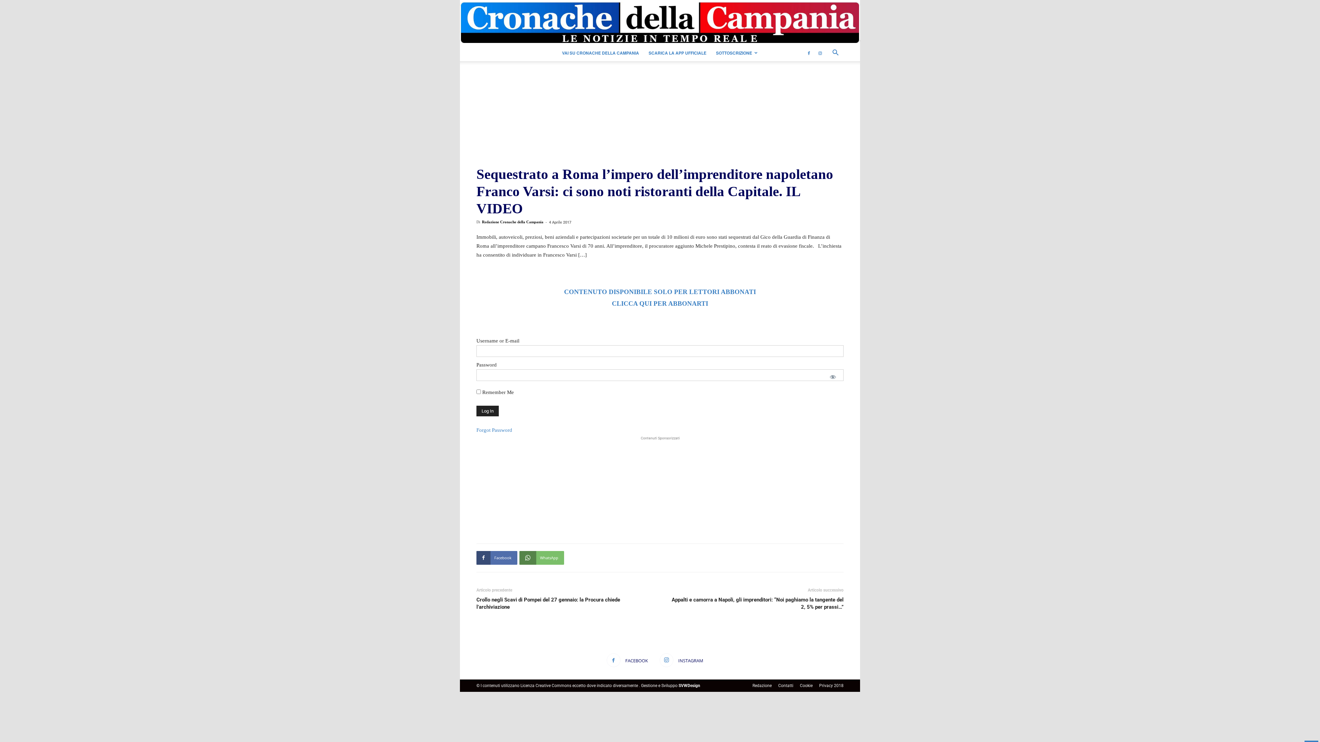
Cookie (806, 685)
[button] (835, 53)
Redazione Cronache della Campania (512, 222)
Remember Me (497, 392)
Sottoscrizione (734, 53)
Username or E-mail (497, 341)
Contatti (785, 685)
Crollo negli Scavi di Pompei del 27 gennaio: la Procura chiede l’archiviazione (548, 603)
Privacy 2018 (831, 685)
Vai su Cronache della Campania (600, 53)
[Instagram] (820, 53)
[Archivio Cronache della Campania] (660, 23)
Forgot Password (494, 430)
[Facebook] (809, 53)
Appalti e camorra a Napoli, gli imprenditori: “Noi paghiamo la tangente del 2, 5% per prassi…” (758, 603)
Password (486, 365)
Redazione (762, 685)
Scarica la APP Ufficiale (677, 53)
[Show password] (833, 376)
